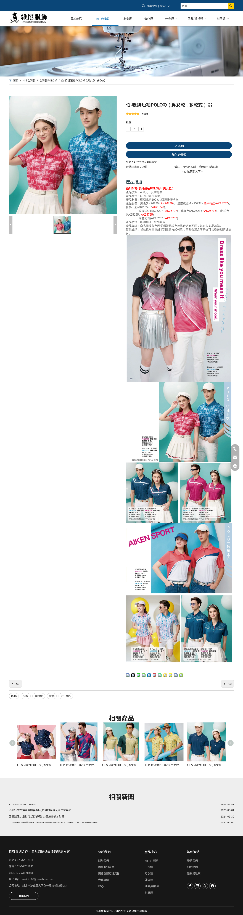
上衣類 (149, 867)
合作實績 (103, 880)
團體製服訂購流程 (109, 873)
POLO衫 (66, 696)
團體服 (39, 696)
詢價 (181, 146)
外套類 (149, 880)
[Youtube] (205, 886)
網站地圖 (192, 867)
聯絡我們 (24, 896)
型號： (130, 162)
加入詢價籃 (179, 154)
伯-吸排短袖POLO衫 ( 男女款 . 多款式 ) (36, 765)
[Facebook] (190, 886)
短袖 (51, 696)
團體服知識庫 (106, 867)
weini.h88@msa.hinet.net (38, 879)
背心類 (149, 873)
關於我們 (103, 860)
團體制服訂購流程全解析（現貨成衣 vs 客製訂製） (39, 820)
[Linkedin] (197, 886)
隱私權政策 (193, 873)
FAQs (101, 886)
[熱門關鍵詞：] (231, 6)
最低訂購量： (134, 166)
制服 (25, 696)
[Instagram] (212, 886)
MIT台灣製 (151, 860)
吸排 (14, 696)
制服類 (149, 892)
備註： (179, 166)
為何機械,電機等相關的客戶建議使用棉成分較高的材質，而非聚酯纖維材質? (54, 813)
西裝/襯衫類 (152, 886)
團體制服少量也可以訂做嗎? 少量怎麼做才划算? (37, 807)
